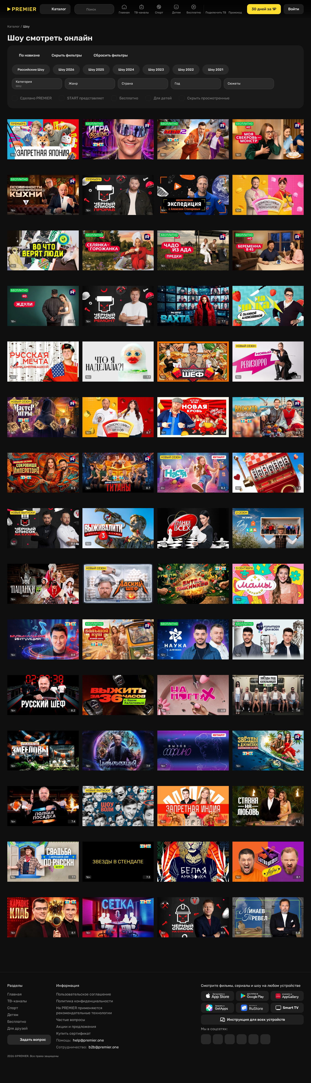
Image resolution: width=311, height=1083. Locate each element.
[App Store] (217, 996)
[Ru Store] (252, 1008)
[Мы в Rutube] (253, 1039)
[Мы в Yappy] (265, 1039)
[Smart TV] (287, 1008)
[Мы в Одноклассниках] (230, 1039)
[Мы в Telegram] (206, 1039)
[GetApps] (217, 1008)
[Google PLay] (252, 996)
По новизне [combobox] (29, 55)
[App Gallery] (287, 996)
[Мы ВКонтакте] (218, 1039)
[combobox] (37, 83)
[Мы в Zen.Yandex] (242, 1039)
